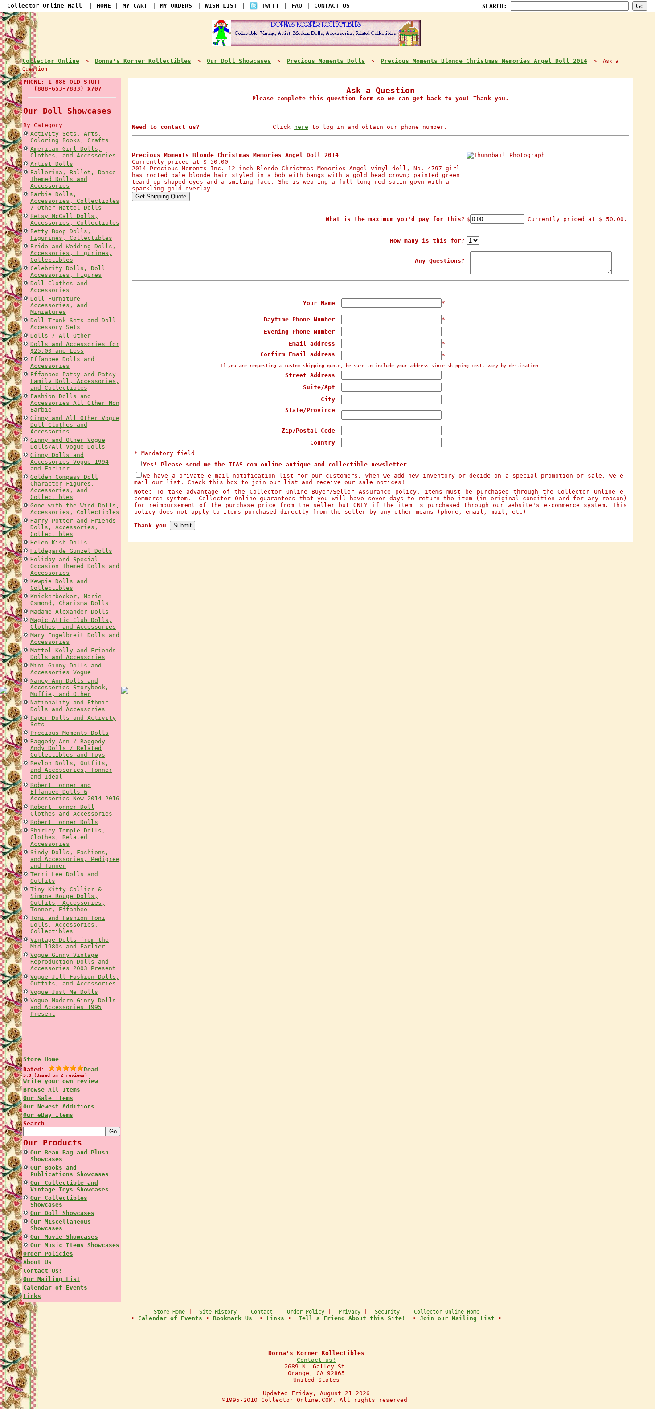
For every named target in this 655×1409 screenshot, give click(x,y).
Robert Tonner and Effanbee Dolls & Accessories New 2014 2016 (74, 792)
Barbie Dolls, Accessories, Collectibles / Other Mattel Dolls (74, 201)
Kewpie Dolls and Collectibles (58, 584)
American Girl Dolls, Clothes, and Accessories (73, 152)
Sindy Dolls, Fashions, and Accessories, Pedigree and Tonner (74, 859)
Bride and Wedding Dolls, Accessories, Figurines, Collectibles (73, 253)
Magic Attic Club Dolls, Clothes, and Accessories (73, 623)
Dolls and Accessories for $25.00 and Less (74, 347)
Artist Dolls (51, 164)
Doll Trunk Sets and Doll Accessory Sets (73, 323)
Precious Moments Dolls (69, 732)
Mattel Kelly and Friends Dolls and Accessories (73, 653)
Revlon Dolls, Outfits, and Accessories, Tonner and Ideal (71, 770)
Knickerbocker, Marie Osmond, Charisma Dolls (69, 599)
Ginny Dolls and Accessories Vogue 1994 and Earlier (69, 462)
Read (91, 1069)
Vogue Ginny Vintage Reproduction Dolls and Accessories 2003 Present (73, 962)
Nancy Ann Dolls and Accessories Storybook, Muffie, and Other (69, 687)
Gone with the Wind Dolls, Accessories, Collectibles (74, 508)
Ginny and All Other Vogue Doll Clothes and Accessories (74, 425)
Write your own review (60, 1081)
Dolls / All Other (60, 335)
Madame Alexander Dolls (69, 611)
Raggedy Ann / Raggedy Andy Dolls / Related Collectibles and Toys (67, 748)
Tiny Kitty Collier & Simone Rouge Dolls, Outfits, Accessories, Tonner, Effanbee (67, 899)
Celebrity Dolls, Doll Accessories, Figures (67, 271)
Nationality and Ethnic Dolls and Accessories (69, 706)
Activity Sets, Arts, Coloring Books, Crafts (69, 137)
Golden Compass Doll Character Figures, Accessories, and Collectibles (64, 487)
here (301, 127)
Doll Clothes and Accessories (58, 286)
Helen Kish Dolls (58, 542)
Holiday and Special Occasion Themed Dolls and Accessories (74, 566)
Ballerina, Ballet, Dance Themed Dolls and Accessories (73, 179)
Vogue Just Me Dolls (64, 992)
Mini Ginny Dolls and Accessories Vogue (66, 669)
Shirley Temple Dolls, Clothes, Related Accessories (67, 837)
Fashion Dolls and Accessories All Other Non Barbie (74, 403)
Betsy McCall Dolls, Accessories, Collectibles (74, 219)
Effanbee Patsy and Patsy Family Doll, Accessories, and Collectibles (74, 381)
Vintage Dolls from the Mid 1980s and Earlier (69, 943)
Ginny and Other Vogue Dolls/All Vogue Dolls (67, 443)
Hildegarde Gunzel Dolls (71, 551)
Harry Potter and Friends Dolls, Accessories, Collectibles (73, 527)
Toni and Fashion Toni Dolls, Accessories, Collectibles (67, 925)
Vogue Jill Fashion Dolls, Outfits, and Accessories (74, 980)
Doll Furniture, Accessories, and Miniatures (58, 305)
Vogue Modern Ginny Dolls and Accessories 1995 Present (73, 1007)
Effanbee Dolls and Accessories (62, 362)
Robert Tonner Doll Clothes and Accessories (71, 810)
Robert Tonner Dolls (64, 822)
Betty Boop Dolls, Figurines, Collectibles (71, 234)
